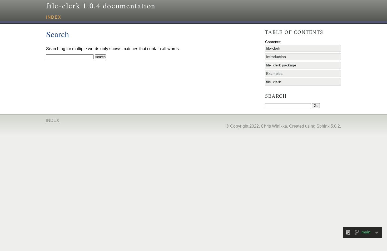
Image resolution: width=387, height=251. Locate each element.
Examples (274, 73)
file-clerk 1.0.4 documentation (100, 6)
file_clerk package (281, 65)
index (53, 17)
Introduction (276, 57)
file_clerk (273, 82)
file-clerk (273, 48)
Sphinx (323, 126)
